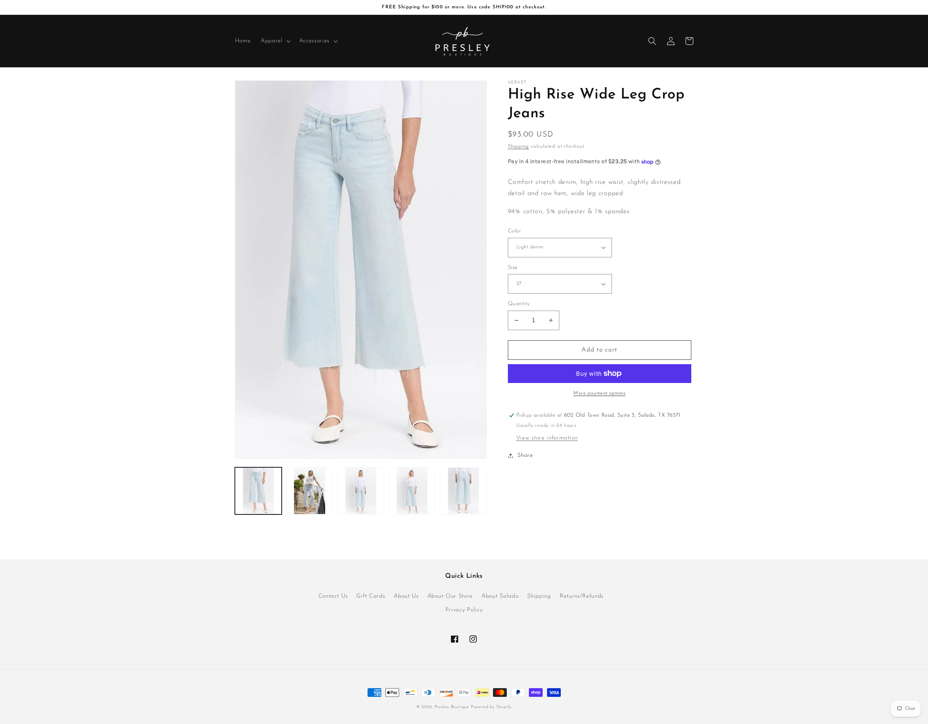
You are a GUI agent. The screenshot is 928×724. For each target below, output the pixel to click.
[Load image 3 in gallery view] (360, 490)
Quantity (519, 304)
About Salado (499, 596)
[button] (275, 41)
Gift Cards (370, 596)
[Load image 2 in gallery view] (309, 490)
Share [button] (525, 455)
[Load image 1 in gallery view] (258, 490)
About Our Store (450, 596)
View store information (547, 438)
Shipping (518, 146)
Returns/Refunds (582, 596)
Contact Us (333, 596)
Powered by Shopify (491, 707)
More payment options (599, 393)
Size (513, 267)
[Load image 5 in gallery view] (463, 490)
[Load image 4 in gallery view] (412, 490)
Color (514, 231)
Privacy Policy (464, 610)
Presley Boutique (453, 707)
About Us (406, 596)
